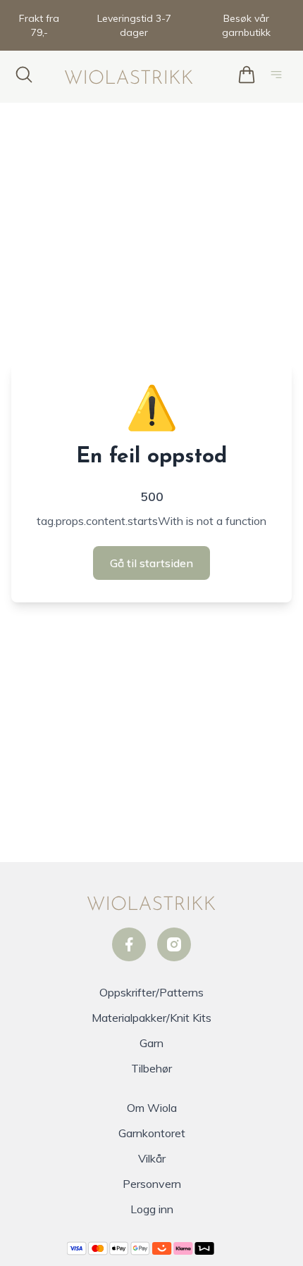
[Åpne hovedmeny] (279, 77)
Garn (151, 1043)
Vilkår (152, 1158)
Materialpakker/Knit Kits (151, 1018)
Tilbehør (151, 1068)
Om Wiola (152, 1108)
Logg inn (151, 1209)
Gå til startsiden (151, 563)
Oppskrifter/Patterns (151, 992)
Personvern (152, 1184)
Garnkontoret (151, 1133)
